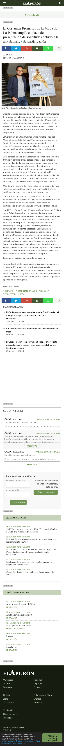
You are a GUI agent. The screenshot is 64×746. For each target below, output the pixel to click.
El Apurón (7, 55)
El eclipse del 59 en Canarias (19, 625)
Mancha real (11, 647)
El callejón (11, 607)
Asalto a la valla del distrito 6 (19, 615)
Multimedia (8, 710)
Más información (19, 743)
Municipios (8, 680)
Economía (7, 687)
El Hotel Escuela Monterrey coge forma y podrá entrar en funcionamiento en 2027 (31, 540)
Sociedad (32, 14)
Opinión (6, 695)
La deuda (10, 636)
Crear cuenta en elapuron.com (46, 493)
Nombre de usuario (16, 480)
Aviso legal (7, 730)
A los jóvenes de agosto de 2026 (20, 604)
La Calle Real (8, 702)
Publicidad (8, 717)
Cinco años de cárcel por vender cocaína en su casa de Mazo (30, 573)
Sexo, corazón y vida (16, 629)
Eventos (37, 699)
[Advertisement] (32, 378)
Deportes (38, 683)
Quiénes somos (10, 714)
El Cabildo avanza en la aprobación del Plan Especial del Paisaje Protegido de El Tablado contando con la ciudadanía (32, 315)
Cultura (37, 687)
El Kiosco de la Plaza (43, 695)
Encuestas (38, 702)
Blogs (5, 699)
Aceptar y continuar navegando (52, 738)
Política (6, 683)
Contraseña (13, 490)
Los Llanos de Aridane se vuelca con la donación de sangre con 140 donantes (29, 563)
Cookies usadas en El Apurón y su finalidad (17, 741)
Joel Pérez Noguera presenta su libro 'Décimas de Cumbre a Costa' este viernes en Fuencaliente (31, 530)
